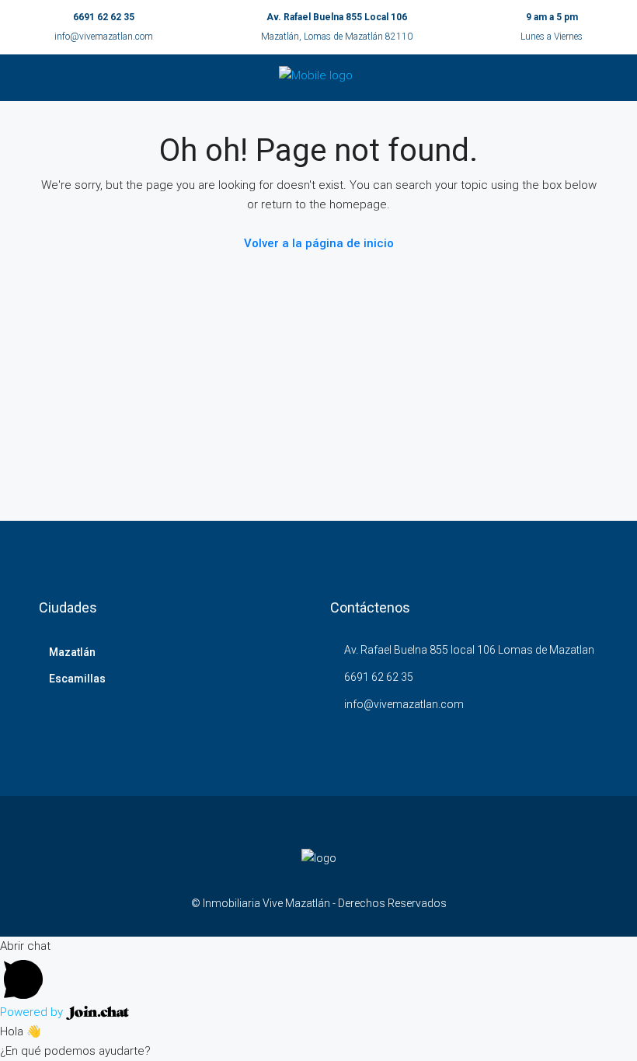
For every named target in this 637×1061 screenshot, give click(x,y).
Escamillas (77, 678)
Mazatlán (72, 652)
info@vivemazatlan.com (103, 36)
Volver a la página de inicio (319, 243)
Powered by (33, 1012)
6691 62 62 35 (103, 17)
